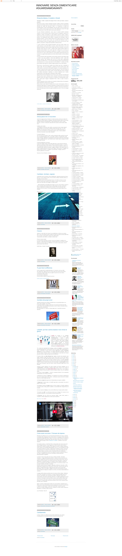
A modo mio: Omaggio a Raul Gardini (80, 286)
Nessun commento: (48, 108)
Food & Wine (74, 67)
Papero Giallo (74, 71)
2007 (73, 406)
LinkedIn (52, 335)
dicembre (75, 366)
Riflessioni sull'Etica (79, 268)
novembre (75, 367)
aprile (74, 394)
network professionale (52, 368)
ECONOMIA (42, 110)
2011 (73, 400)
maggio (74, 376)
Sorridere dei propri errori (44, 300)
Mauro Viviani (39, 398)
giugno (74, 375)
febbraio (74, 397)
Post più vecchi (65, 535)
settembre (75, 370)
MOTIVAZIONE (43, 293)
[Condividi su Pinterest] (59, 108)
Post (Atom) (42, 537)
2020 (73, 354)
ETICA (46, 110)
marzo (74, 396)
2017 (73, 357)
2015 (73, 360)
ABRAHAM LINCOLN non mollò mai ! (79, 277)
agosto (74, 372)
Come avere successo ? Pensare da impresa (50, 433)
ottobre (74, 369)
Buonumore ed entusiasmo (76, 345)
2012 (73, 365)
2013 (73, 363)
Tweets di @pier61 (74, 17)
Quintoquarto (74, 72)
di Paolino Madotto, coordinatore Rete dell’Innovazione (44, 103)
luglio (74, 373)
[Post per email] (52, 108)
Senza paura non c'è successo (46, 116)
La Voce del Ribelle (75, 68)
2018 (73, 356)
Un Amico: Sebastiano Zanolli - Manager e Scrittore (77, 75)
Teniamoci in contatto (53, 440)
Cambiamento (41, 512)
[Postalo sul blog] (55, 108)
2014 (73, 362)
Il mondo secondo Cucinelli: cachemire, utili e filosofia (80, 336)
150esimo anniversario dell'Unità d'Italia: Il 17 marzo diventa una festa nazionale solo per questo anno (78, 298)
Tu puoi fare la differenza (44, 268)
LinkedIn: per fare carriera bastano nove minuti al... (77, 388)
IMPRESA (48, 110)
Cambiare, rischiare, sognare (46, 174)
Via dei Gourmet (75, 63)
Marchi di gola (74, 69)
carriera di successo (60, 346)
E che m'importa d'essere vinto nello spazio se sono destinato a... (80, 309)
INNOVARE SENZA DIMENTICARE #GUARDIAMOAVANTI (56, 7)
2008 (73, 405)
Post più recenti (40, 535)
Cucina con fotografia (75, 65)
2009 (73, 403)
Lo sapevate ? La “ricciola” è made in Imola (80, 318)
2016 (73, 359)
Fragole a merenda (75, 64)
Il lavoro (39, 231)
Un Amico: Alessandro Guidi (77, 73)
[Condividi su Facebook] (58, 108)
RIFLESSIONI (43, 224)
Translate (79, 32)
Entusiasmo (79, 327)
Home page (53, 535)
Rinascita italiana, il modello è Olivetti (48, 18)
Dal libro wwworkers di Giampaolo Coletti (43, 278)
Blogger (66, 546)
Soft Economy (47, 169)
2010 (73, 402)
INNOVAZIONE (53, 110)
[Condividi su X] (57, 108)
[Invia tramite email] (54, 108)
